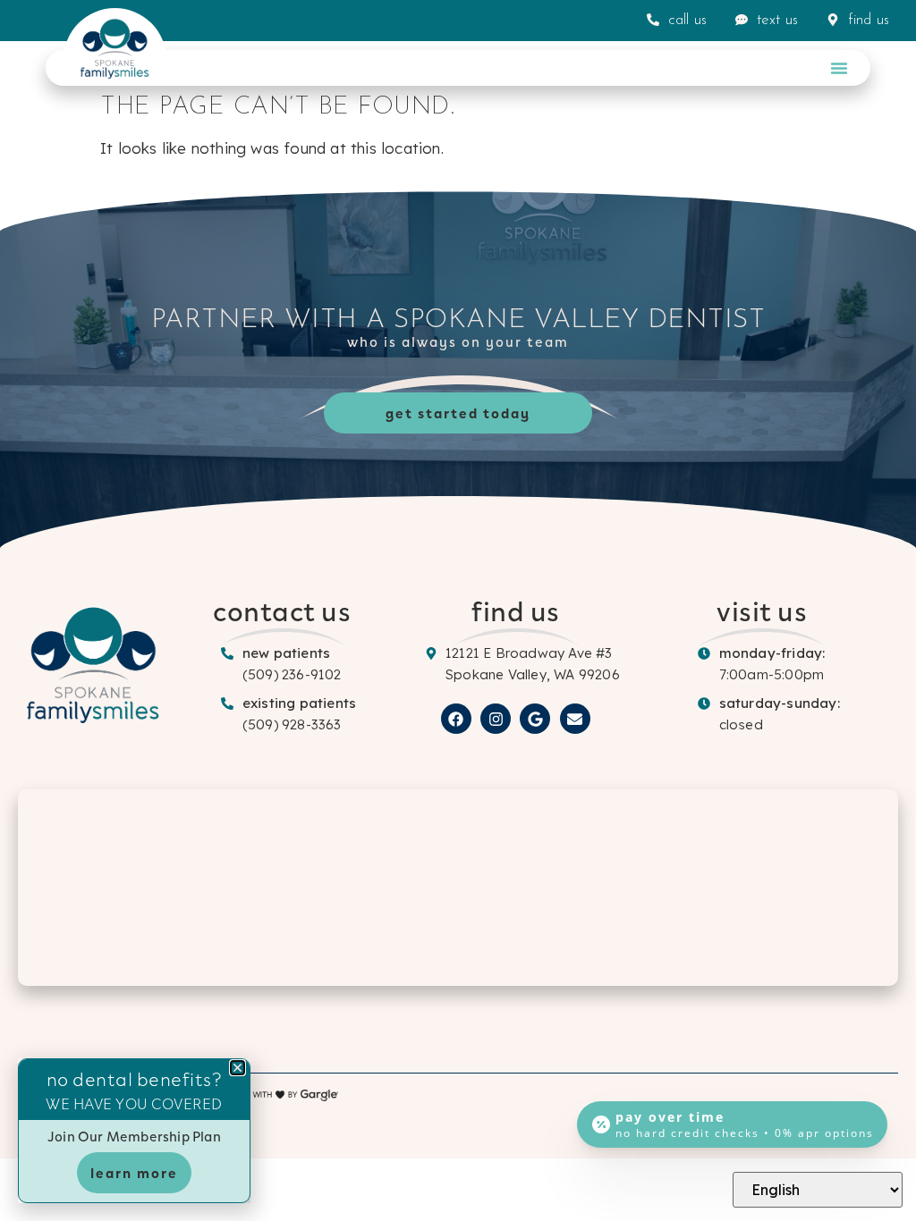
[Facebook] (456, 718)
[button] (839, 68)
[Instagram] (495, 718)
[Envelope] (575, 718)
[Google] (535, 718)
